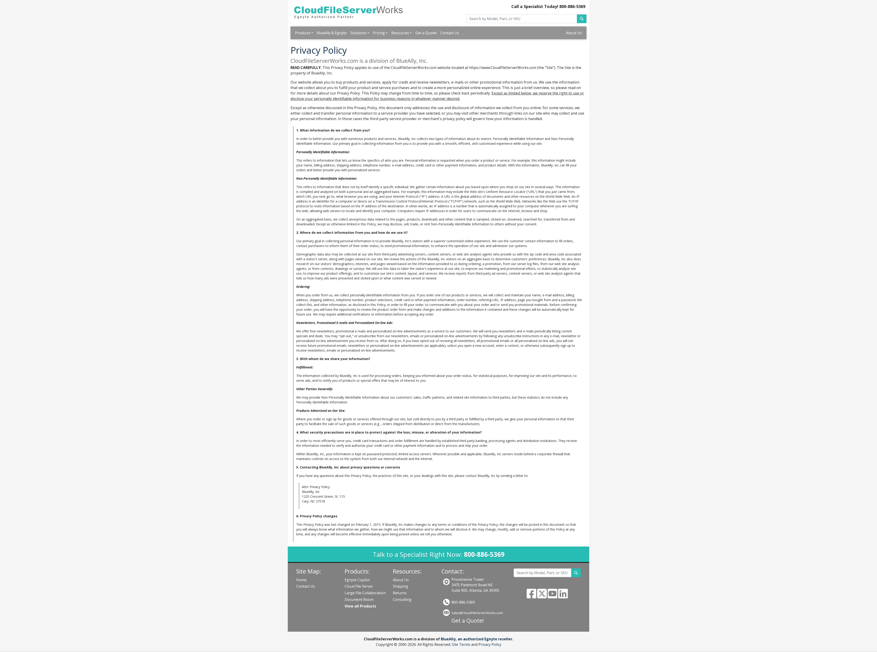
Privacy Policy (489, 644)
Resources (400, 32)
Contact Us (449, 32)
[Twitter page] (542, 596)
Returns (400, 592)
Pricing (379, 32)
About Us (574, 32)
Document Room (359, 599)
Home (301, 579)
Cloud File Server (359, 586)
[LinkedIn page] (563, 596)
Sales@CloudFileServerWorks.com (477, 612)
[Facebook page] (531, 596)
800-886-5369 (463, 602)
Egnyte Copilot (357, 579)
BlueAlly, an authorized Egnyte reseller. (477, 638)
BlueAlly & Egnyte (332, 32)
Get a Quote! (426, 32)
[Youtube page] (552, 596)
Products (302, 32)
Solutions (358, 32)
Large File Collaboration (365, 592)
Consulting (402, 599)
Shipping (400, 586)
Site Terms (461, 644)
